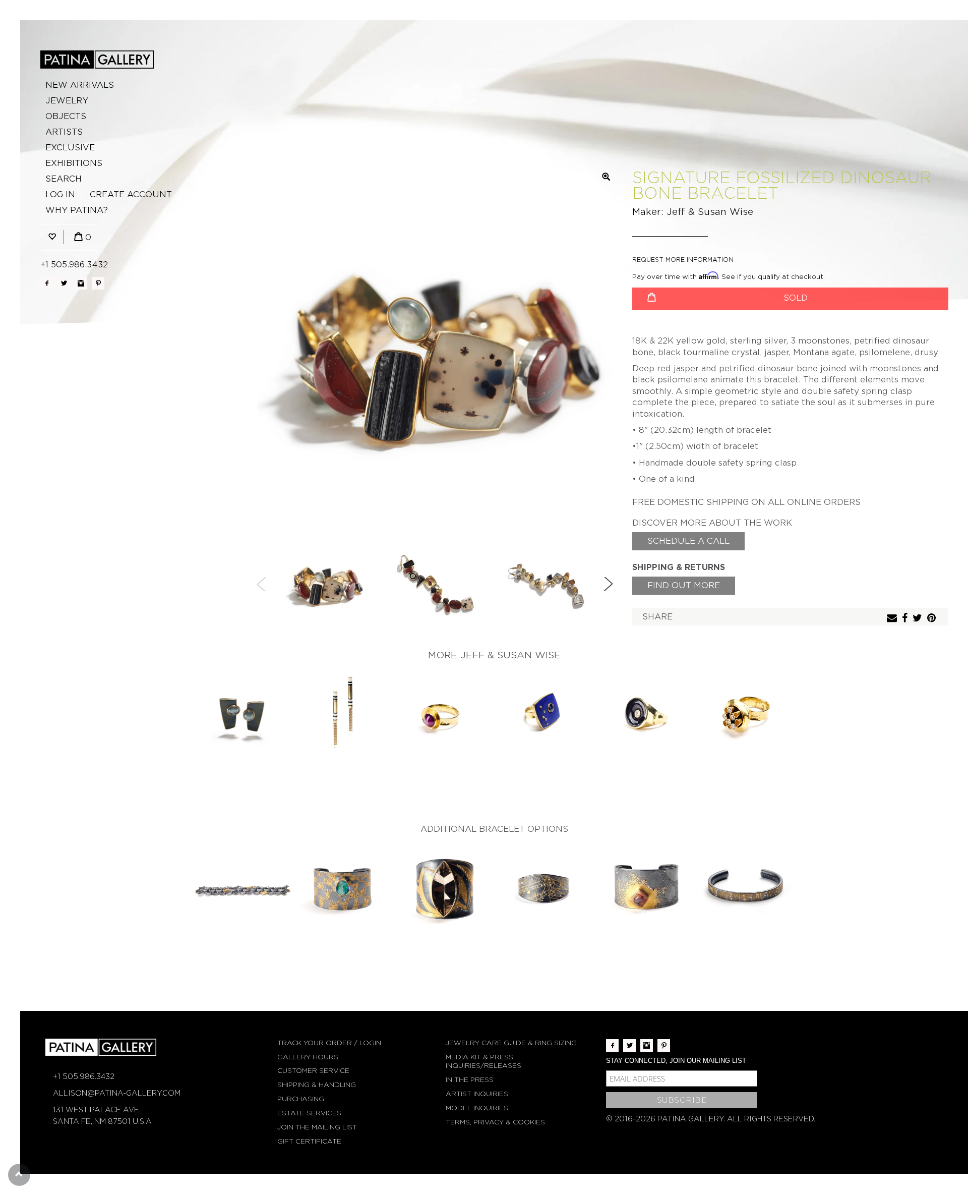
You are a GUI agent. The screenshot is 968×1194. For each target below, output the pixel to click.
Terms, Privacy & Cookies (495, 1122)
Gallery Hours (307, 1057)
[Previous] (261, 584)
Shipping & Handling (316, 1085)
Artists (64, 132)
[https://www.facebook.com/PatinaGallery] (46, 283)
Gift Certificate (309, 1141)
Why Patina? (76, 210)
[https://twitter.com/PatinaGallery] (63, 283)
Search (63, 179)
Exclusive (70, 147)
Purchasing (300, 1099)
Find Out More (683, 585)
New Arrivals (79, 85)
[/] (97, 59)
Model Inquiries (477, 1108)
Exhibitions (73, 163)
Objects (65, 116)
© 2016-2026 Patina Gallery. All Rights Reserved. (710, 1119)
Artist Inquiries (477, 1094)
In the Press (470, 1080)
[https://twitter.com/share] (919, 618)
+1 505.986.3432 (74, 264)
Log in (60, 194)
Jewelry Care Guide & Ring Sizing (511, 1043)
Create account (131, 194)
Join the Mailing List (317, 1127)
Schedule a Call (688, 541)
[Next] (608, 584)
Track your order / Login (329, 1043)
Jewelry (66, 100)
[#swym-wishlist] (52, 237)
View (242, 716)
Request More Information (683, 259)
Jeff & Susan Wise (710, 211)
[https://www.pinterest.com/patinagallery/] (98, 283)
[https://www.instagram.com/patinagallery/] (81, 283)
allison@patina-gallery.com (116, 1093)
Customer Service (313, 1070)
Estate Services (309, 1113)
